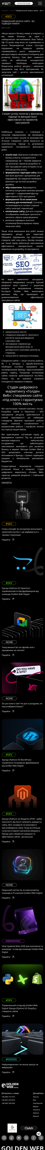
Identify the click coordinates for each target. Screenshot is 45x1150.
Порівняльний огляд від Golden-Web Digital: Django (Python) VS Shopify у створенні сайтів (20, 1008)
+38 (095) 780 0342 (8, 1103)
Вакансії (36, 1116)
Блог (12, 10)
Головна (5, 10)
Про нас (36, 1097)
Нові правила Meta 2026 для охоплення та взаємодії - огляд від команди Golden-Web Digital (22, 949)
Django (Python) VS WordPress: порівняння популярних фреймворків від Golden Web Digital (20, 762)
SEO (3, 452)
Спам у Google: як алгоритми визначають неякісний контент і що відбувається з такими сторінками (22, 532)
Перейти (6, 539)
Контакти (36, 1110)
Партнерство (37, 1103)
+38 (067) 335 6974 (8, 1100)
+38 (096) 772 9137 (8, 1097)
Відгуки (35, 1106)
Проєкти (36, 1113)
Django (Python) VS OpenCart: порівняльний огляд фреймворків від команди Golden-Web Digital (20, 591)
